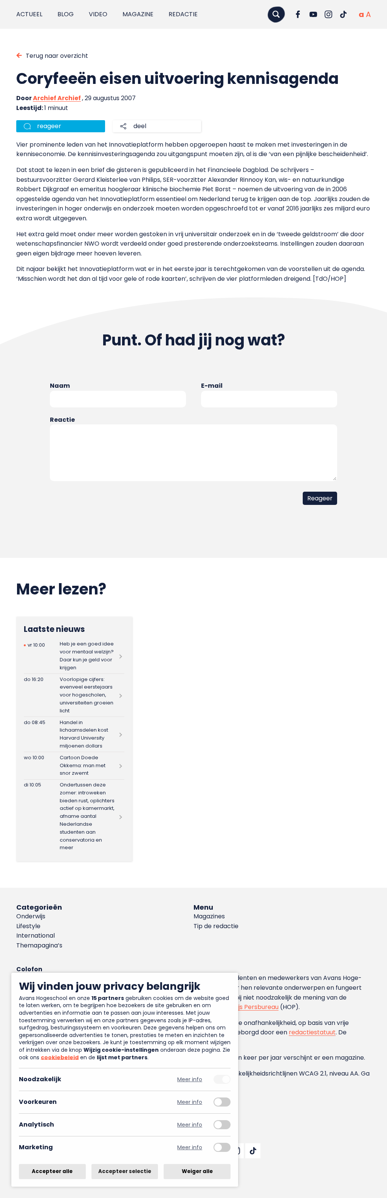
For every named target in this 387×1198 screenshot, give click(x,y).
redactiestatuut (312, 1032)
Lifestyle (28, 926)
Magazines (209, 916)
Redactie (183, 14)
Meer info (189, 1079)
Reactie (62, 419)
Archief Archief (57, 98)
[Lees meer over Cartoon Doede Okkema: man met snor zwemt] (74, 765)
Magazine (137, 14)
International (35, 935)
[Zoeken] (276, 14)
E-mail (212, 385)
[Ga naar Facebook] (298, 14)
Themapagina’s (39, 945)
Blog (65, 14)
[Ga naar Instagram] (328, 14)
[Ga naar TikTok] (343, 14)
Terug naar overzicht (57, 55)
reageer (49, 126)
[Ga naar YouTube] (313, 14)
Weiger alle (197, 1171)
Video (98, 14)
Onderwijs (30, 916)
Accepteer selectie (124, 1171)
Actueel (29, 14)
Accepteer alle (52, 1171)
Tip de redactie (216, 926)
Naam (60, 385)
